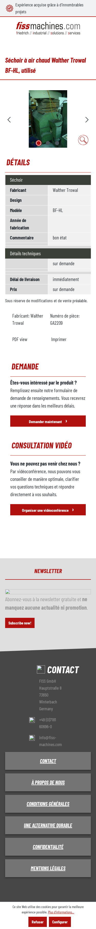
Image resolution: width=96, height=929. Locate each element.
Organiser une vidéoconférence (48, 509)
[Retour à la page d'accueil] (48, 28)
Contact (48, 761)
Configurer (60, 921)
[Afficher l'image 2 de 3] (48, 143)
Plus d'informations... (61, 912)
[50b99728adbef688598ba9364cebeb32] (48, 119)
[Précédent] (9, 119)
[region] (48, 119)
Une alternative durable (48, 825)
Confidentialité (48, 847)
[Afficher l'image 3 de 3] (57, 143)
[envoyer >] (87, 119)
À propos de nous (48, 782)
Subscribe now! (19, 622)
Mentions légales (48, 868)
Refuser (38, 921)
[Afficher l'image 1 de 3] (39, 143)
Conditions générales (48, 804)
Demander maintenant (48, 420)
